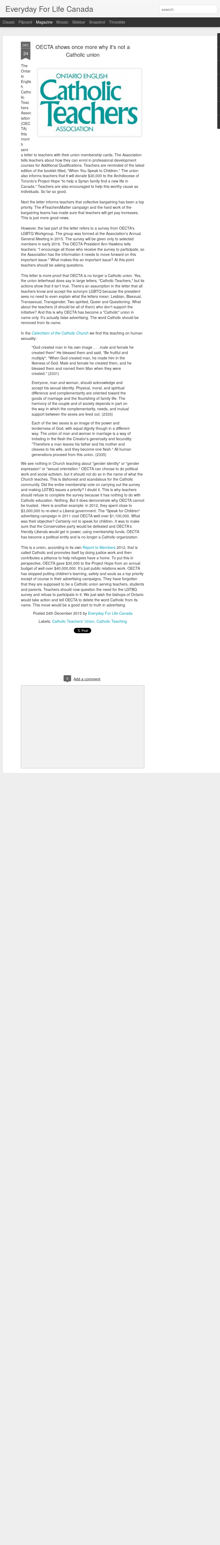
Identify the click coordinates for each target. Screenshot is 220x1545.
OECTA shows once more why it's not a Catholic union (83, 50)
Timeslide (117, 22)
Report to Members (99, 547)
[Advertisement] (174, 126)
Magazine (44, 22)
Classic (9, 22)
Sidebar (78, 22)
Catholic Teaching (112, 621)
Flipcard (25, 22)
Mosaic (62, 22)
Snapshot (97, 22)
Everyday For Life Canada (110, 613)
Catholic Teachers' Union (73, 621)
